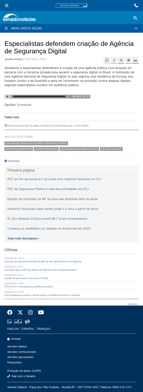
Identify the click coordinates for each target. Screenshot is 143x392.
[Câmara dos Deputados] (9, 321)
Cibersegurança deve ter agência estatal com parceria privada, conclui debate (48, 125)
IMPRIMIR (13, 161)
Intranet (15, 338)
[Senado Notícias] (19, 19)
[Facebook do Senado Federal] (11, 312)
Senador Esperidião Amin (19, 149)
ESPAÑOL (28, 328)
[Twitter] (20, 312)
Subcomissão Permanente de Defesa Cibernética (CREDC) (36, 143)
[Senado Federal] (71, 6)
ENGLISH (13, 328)
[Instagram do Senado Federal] (30, 312)
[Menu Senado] (7, 5)
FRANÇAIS (43, 328)
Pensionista (14, 362)
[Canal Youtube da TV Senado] (39, 312)
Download (24, 105)
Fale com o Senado (23, 376)
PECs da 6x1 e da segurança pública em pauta (28, 286)
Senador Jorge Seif (111, 149)
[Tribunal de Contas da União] (27, 321)
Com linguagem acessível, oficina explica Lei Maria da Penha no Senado (42, 295)
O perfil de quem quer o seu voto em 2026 (26, 278)
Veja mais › (133, 304)
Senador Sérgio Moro (46, 149)
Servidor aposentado (20, 357)
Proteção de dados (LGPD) (24, 370)
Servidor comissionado (21, 351)
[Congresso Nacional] (18, 321)
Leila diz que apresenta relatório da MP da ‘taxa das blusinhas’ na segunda (42, 261)
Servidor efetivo (17, 346)
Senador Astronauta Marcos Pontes (79, 149)
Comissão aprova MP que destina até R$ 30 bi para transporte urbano (40, 269)
